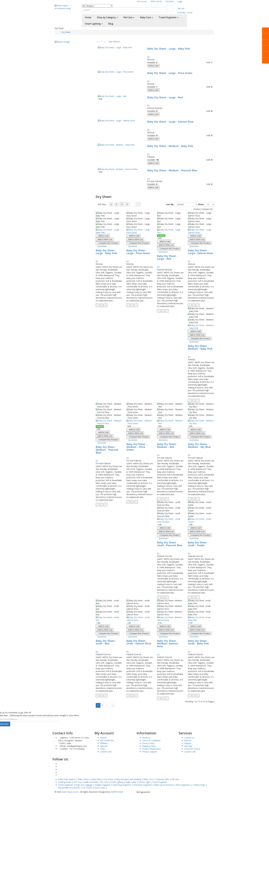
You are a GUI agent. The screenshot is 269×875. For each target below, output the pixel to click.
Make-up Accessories (163, 785)
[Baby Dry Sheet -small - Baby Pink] (201, 619)
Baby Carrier (83, 779)
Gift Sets (175, 779)
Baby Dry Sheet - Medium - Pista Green (136, 446)
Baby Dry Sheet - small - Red (106, 642)
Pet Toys (78, 782)
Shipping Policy (149, 746)
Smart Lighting (116, 782)
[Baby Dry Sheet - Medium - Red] (170, 422)
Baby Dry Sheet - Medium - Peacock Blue (172, 170)
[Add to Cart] (97, 305)
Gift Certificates (107, 740)
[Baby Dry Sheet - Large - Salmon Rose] (116, 120)
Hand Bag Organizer (122, 785)
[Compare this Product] (105, 305)
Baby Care (148, 779)
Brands (103, 737)
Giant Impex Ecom (70, 792)
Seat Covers (99, 787)
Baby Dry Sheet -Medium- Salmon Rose (167, 643)
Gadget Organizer (103, 785)
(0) (148, 56)
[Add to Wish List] (101, 305)
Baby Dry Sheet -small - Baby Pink (198, 642)
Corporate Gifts (162, 779)
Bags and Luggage (83, 785)
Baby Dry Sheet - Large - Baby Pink (168, 48)
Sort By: (170, 204)
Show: (201, 204)
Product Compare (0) (203, 209)
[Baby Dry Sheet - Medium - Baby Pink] (116, 144)
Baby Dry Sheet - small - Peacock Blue (169, 544)
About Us (146, 737)
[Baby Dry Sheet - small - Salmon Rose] (139, 619)
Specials (103, 746)
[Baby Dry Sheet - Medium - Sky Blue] (201, 422)
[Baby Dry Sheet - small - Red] (109, 619)
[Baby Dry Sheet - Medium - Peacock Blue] (118, 169)
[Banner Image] (62, 41)
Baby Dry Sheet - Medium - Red (167, 445)
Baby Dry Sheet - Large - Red (165, 97)
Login (179, 1)
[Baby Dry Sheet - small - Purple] (201, 520)
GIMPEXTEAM (116, 792)
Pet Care (104, 782)
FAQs (102, 749)
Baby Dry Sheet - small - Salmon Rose (138, 642)
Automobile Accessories (69, 787)
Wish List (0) (156, 1)
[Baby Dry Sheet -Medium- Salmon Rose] (170, 619)
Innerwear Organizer (142, 785)
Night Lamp (131, 782)
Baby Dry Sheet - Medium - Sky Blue (199, 445)
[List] (132, 204)
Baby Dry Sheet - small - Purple (198, 544)
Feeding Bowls (64, 782)
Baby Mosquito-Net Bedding (128, 779)
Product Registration (151, 749)
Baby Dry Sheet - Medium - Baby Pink (170, 146)
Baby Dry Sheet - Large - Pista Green (169, 73)
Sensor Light (144, 782)
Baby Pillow (96, 779)
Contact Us (189, 737)
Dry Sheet (66, 32)
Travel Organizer (159, 782)
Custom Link (106, 751)
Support (187, 743)
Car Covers (87, 787)
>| (112, 705)
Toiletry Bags (199, 785)
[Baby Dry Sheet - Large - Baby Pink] (115, 47)
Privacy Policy (148, 743)
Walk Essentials (91, 782)
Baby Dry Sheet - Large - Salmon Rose (170, 121)
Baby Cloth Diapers (67, 779)
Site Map (188, 746)
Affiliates (104, 743)
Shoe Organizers (183, 785)
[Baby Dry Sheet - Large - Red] (112, 96)
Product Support (149, 751)
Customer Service (192, 749)
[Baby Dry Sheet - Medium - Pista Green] (139, 422)
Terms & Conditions (151, 740)
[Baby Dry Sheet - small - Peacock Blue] (170, 520)
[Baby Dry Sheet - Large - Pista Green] (116, 71)
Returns (187, 740)
